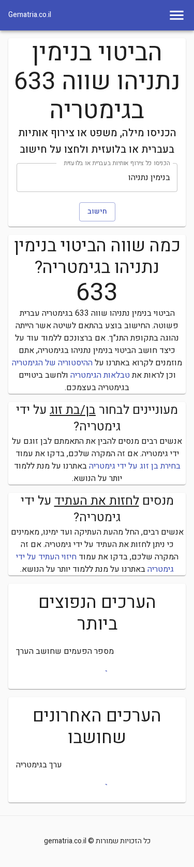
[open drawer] (176, 15)
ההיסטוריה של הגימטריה (52, 363)
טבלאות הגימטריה (100, 375)
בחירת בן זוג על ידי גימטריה (135, 466)
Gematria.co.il (29, 15)
